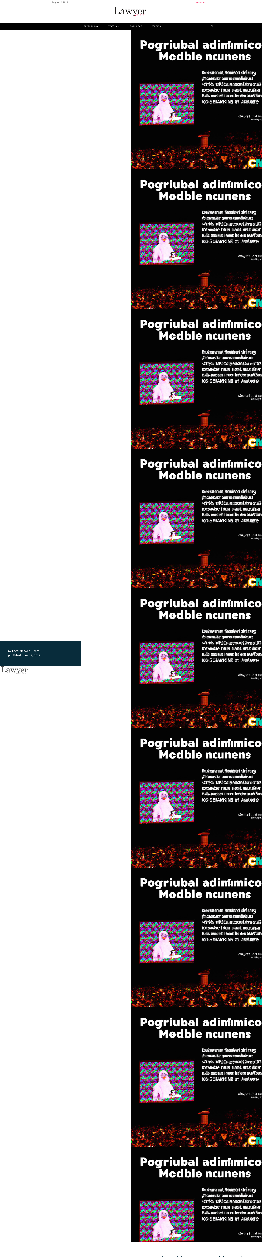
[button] (211, 26)
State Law (113, 26)
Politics (156, 26)
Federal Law (91, 26)
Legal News (135, 26)
